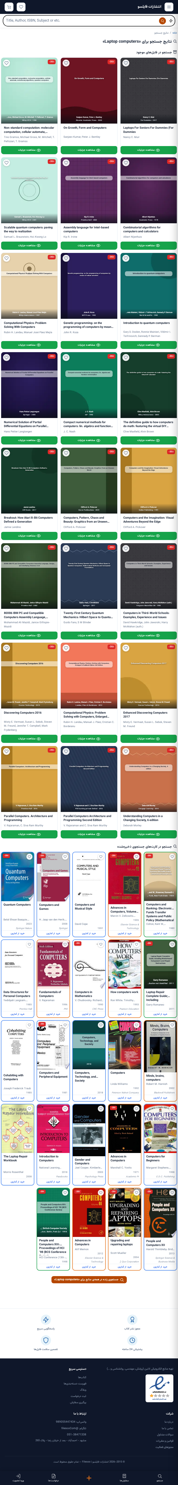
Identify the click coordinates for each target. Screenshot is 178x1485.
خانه (174, 33)
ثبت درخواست (78, 1396)
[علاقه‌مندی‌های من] (21, 7)
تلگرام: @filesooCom (73, 1428)
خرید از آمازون (160, 933)
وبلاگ (83, 1390)
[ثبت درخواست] (89, 1478)
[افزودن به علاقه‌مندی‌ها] (125, 63)
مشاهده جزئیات (146, 150)
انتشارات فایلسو (149, 7)
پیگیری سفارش (78, 1402)
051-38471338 (76, 1435)
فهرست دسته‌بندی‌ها (75, 1384)
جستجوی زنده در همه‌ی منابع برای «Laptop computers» (86, 1279)
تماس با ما (167, 1428)
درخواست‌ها (53, 1480)
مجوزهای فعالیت (164, 1447)
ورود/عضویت (18, 1480)
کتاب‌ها (82, 1377)
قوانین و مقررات (164, 1441)
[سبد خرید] (9, 7)
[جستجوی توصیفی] (170, 20)
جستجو (160, 1480)
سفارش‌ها (124, 1480)
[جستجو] (162, 20)
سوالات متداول (165, 1435)
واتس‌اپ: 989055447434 (71, 1422)
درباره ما (169, 1422)
